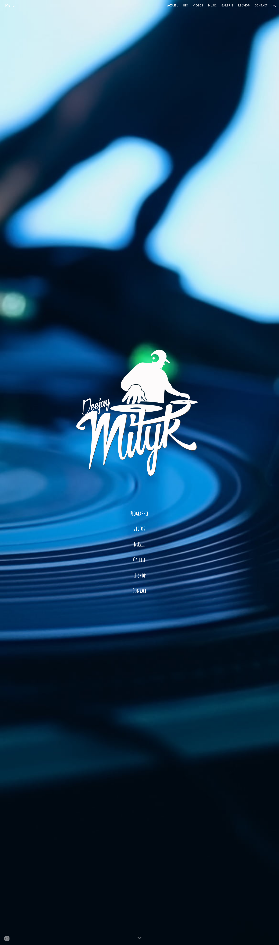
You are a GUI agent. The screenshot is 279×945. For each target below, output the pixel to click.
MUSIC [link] (212, 5)
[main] (139, 513)
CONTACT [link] (261, 5)
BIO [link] (185, 5)
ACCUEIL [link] (172, 5)
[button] (274, 5)
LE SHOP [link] (244, 5)
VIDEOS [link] (198, 5)
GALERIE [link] (227, 5)
